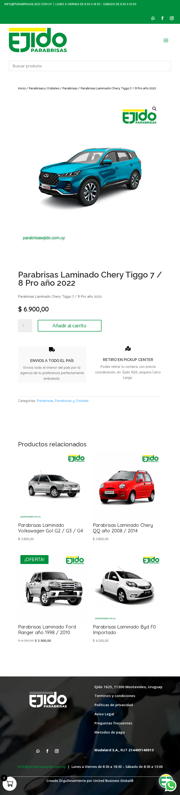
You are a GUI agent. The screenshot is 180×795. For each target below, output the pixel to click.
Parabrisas (70, 88)
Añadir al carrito (69, 326)
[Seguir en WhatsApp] (153, 18)
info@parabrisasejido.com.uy (28, 4)
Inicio (22, 88)
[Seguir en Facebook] (162, 18)
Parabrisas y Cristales (44, 88)
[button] (154, 109)
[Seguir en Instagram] (172, 18)
